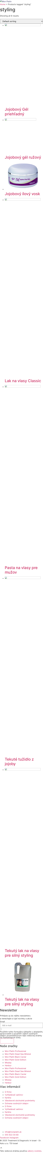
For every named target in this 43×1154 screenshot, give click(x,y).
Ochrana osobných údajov (16, 1103)
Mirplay (8, 1062)
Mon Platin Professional (15, 1051)
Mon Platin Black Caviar (15, 1057)
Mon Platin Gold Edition (15, 1060)
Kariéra (8, 1097)
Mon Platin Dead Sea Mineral (18, 1054)
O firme (8, 1092)
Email (2, 1022)
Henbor (8, 1065)
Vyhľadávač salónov (14, 1095)
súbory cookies (34, 1151)
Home (2, 4)
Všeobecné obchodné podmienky (20, 1100)
